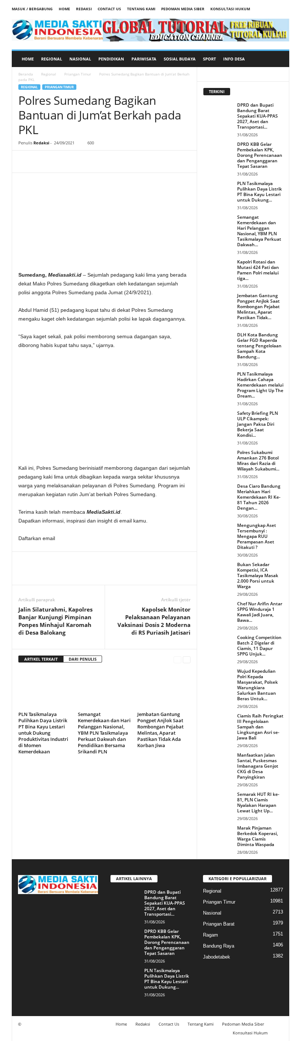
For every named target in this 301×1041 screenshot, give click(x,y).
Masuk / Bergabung (32, 8)
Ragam (210, 935)
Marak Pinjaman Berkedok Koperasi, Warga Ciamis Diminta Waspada (257, 836)
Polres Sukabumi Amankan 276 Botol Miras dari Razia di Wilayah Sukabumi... (258, 460)
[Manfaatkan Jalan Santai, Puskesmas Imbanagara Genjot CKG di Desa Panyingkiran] (218, 763)
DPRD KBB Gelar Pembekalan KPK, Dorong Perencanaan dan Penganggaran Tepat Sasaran (259, 155)
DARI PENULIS (83, 659)
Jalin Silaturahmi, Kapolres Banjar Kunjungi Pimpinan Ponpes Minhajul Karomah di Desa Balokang (55, 621)
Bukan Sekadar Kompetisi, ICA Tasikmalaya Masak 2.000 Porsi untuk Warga (257, 575)
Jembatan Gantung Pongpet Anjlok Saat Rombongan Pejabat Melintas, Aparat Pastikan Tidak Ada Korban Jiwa (160, 730)
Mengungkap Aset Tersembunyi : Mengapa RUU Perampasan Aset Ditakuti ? (256, 536)
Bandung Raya (218, 946)
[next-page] (187, 659)
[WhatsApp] (76, 161)
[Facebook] (25, 161)
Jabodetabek (216, 957)
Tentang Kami (141, 8)
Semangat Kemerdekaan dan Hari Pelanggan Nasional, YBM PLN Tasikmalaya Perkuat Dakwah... (259, 231)
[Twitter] (42, 161)
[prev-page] (177, 659)
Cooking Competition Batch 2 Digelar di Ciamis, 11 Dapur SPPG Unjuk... (259, 645)
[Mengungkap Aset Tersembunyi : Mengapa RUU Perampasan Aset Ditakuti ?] (218, 534)
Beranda (25, 74)
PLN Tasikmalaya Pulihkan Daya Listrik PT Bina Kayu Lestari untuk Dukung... (259, 191)
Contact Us (109, 8)
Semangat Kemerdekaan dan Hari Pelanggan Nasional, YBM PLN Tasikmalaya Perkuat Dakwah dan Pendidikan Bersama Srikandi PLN (104, 733)
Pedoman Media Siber (182, 8)
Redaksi (84, 8)
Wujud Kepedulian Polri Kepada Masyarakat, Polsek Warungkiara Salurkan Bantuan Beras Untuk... (257, 685)
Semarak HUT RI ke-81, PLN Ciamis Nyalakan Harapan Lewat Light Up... (258, 802)
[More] (93, 161)
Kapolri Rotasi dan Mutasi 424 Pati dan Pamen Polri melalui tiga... (258, 270)
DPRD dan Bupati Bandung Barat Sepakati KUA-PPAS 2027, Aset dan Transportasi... (257, 116)
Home (64, 8)
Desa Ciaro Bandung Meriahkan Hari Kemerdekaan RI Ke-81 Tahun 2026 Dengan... (258, 497)
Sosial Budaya (180, 59)
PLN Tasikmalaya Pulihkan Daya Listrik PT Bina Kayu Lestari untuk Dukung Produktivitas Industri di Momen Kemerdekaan (43, 733)
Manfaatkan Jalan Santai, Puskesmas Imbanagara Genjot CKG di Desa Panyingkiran (257, 766)
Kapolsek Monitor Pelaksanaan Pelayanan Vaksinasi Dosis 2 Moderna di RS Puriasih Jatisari (154, 621)
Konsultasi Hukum (230, 8)
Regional (51, 59)
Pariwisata (143, 59)
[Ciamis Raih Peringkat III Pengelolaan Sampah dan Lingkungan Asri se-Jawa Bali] (218, 724)
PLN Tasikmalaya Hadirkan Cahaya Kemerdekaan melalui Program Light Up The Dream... (260, 385)
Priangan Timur (77, 74)
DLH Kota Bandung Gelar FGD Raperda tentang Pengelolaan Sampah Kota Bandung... (259, 346)
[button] (278, 59)
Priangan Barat (219, 924)
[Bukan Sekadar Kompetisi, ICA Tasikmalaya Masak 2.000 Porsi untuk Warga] (218, 573)
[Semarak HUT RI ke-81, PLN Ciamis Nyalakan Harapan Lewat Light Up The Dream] (218, 802)
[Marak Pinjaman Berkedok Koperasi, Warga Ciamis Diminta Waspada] (218, 836)
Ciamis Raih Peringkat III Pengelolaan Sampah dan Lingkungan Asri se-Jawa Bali (260, 727)
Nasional (80, 59)
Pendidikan (111, 59)
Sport (209, 59)
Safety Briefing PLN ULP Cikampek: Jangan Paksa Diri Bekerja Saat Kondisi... (257, 424)
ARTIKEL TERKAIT (41, 659)
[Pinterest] (59, 161)
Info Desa (234, 59)
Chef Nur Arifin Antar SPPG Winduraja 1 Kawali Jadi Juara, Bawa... (259, 612)
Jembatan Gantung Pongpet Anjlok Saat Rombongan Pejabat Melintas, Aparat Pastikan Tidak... (258, 306)
